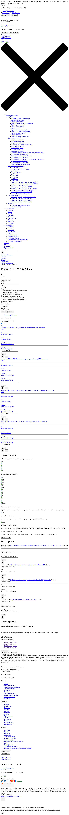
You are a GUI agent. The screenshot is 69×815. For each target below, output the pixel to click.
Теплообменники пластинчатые (21, 202)
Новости (10, 210)
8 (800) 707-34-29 (6, 36)
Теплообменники (13, 195)
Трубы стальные (16, 134)
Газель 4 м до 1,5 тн (6, 639)
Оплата (10, 228)
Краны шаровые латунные (20, 157)
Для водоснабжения (18, 120)
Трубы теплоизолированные (20, 136)
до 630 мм (15, 179)
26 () (4, 287)
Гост (9, 233)
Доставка (11, 226)
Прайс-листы (8, 716)
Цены (6, 244)
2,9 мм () (6, 306)
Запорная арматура (13, 138)
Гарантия (11, 230)
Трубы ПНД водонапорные (20, 130)
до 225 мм (15, 167)
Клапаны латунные (17, 148)
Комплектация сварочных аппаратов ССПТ (25, 183)
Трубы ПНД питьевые (18, 133)
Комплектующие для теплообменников (24, 197)
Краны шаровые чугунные (20, 162)
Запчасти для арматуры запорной (22, 144)
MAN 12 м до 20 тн (10, 647)
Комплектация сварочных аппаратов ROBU (25, 182)
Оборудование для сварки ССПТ (22, 187)
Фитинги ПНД (16, 207)
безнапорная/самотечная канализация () (15, 290)
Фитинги (11, 203)
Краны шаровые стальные (19, 161)
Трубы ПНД (15, 128)
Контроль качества (13, 238)
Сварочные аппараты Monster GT (22, 192)
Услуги (10, 213)
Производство (8, 248)
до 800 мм (15, 180)
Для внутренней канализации (21, 118)
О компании (10, 208)
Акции (6, 243)
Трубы (10, 117)
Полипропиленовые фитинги (21, 205)
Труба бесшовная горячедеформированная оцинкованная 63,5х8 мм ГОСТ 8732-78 (35, 545)
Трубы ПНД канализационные (21, 131)
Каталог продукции (12, 115)
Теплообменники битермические (22, 198)
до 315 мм (15, 174)
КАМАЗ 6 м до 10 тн (10, 646)
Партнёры (11, 215)
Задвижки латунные (18, 139)
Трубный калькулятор (14, 241)
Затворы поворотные (18, 146)
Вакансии (11, 223)
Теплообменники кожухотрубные (22, 200)
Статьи (10, 212)
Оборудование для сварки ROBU (22, 185)
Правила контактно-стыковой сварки (23, 190)
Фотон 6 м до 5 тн (9, 644)
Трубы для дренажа (17, 121)
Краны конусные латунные (20, 154)
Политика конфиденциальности (18, 239)
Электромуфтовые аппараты (20, 193)
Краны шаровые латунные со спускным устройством (28, 159)
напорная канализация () (11, 292)
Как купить (11, 231)
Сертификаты (12, 235)
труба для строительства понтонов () (14, 299)
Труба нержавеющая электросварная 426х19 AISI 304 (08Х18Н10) (30, 580)
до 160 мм (15, 171)
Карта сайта (8, 724)
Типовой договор (13, 236)
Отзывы (10, 220)
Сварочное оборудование (15, 166)
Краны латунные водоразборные (22, 156)
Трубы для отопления (18, 125)
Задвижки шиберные (18, 143)
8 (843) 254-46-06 (6, 38)
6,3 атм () (6, 310)
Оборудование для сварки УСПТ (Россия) (24, 188)
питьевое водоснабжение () (11, 296)
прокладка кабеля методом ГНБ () (13, 298)
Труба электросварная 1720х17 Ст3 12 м (23, 599)
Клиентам (9, 225)
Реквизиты (11, 221)
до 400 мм (15, 175)
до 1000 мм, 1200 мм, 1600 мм (21, 169)
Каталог (6, 704)
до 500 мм (15, 177)
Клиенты (10, 217)
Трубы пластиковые (18, 126)
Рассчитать (4, 650)
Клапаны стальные (17, 149)
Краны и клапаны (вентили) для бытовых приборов (27, 152)
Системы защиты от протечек (21, 164)
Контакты (7, 246)
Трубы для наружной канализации (22, 123)
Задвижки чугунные (18, 141)
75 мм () (5, 303)
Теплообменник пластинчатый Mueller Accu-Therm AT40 (28, 565)
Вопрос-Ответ (12, 218)
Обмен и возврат (9, 740)
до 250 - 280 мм (16, 172)
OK (2, 813)
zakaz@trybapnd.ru (8, 11)
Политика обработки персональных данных (17, 748)
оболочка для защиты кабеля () (12, 294)
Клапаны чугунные (17, 151)
